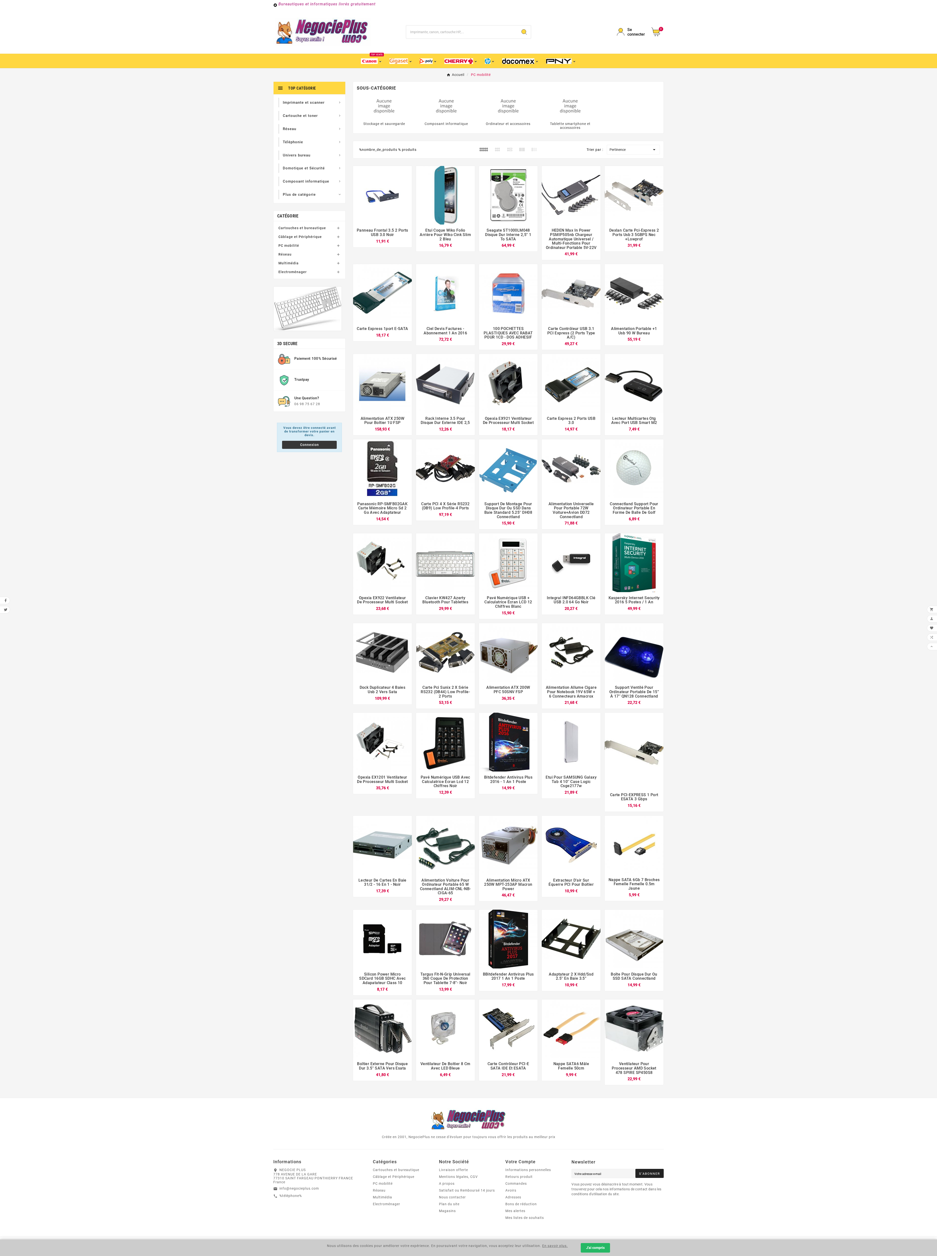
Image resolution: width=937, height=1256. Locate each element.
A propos (447, 1183)
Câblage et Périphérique (300, 237)
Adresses (513, 1197)
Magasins (447, 1211)
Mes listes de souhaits (524, 1218)
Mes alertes (515, 1211)
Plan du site (449, 1204)
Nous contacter (452, 1197)
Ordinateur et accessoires (508, 124)
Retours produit (519, 1177)
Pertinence (633, 150)
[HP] (490, 61)
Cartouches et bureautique (302, 228)
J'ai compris (595, 1248)
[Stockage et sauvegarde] (384, 106)
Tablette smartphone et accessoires (570, 126)
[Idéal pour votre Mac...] (307, 308)
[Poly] (428, 61)
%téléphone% (290, 1196)
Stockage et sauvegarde (384, 124)
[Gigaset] (401, 61)
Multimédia (288, 263)
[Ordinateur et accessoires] (508, 106)
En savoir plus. (555, 1246)
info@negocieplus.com (299, 1188)
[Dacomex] (521, 61)
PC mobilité (288, 245)
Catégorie (288, 215)
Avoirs (510, 1190)
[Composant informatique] (446, 106)
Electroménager (292, 272)
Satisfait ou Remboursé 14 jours (467, 1190)
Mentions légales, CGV (458, 1177)
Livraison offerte (453, 1170)
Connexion (309, 445)
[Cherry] (461, 61)
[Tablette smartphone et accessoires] (570, 106)
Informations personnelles (528, 1170)
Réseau (285, 254)
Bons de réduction (521, 1204)
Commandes (516, 1183)
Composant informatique (446, 124)
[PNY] (561, 61)
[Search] (524, 32)
